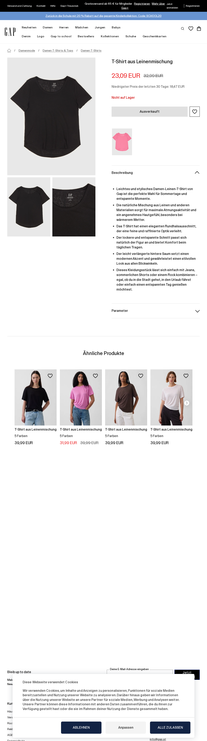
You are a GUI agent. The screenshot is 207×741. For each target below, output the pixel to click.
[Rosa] (122, 142)
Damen (48, 27)
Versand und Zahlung (19, 5)
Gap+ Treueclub (69, 5)
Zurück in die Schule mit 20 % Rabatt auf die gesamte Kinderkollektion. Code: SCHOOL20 (103, 15)
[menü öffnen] (38, 27)
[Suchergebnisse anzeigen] (182, 28)
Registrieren (142, 3)
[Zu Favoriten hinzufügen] (50, 376)
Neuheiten (29, 27)
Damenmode (27, 50)
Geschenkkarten (155, 36)
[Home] (9, 50)
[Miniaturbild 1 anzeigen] (28, 206)
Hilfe (52, 5)
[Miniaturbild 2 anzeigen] (73, 206)
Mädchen (81, 27)
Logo (40, 36)
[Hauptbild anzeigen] (51, 116)
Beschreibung (122, 173)
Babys (116, 27)
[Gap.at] (10, 32)
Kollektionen (110, 36)
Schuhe (131, 36)
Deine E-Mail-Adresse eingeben (129, 669)
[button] (195, 112)
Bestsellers (86, 36)
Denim (26, 36)
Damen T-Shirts (91, 50)
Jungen (100, 27)
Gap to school (61, 36)
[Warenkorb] (198, 28)
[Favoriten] (190, 28)
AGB (10, 735)
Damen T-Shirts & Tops (58, 50)
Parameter (120, 311)
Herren (64, 27)
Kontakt (41, 5)
